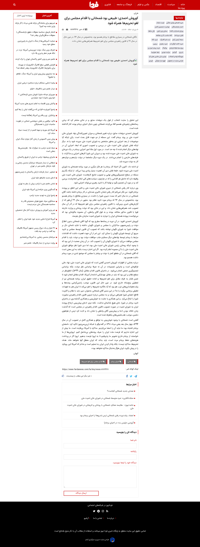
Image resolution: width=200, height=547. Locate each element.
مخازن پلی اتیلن (162, 31)
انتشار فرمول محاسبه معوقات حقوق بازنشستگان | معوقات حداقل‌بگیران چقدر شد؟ (35, 34)
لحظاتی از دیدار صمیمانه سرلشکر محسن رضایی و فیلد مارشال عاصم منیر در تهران (35, 164)
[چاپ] (64, 29)
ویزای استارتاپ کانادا (176, 31)
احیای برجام (115, 361)
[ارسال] (67, 29)
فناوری (108, 5)
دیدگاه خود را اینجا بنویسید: (124, 463)
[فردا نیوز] (94, 5)
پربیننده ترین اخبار (24, 15)
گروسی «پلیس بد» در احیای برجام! (119, 423)
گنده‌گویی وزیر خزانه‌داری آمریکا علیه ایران (38, 189)
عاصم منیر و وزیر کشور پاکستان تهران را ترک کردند (35, 59)
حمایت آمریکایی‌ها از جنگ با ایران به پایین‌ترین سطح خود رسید (36, 43)
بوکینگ (164, 48)
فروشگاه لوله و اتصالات (176, 56)
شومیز (151, 60)
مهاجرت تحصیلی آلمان (162, 27)
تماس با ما (98, 518)
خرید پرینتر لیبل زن (154, 48)
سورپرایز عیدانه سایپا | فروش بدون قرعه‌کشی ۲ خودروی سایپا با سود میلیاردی (36, 96)
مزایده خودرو (166, 52)
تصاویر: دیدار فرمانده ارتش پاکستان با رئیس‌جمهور (35, 172)
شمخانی (131, 361)
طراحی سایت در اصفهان (175, 60)
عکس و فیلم (144, 5)
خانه (183, 5)
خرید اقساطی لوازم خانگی (174, 22)
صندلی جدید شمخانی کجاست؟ (120, 391)
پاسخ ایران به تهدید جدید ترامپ (42, 195)
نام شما (133, 440)
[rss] (106, 511)
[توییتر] (131, 376)
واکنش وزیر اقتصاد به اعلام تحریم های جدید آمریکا (35, 103)
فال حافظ (151, 31)
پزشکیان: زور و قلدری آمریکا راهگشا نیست (38, 115)
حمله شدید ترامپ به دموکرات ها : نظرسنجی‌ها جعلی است (36, 149)
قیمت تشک (160, 22)
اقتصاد (158, 5)
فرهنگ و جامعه (125, 5)
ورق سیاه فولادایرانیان (176, 48)
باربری (181, 52)
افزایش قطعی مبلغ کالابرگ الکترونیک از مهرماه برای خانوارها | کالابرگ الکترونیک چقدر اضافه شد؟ (35, 66)
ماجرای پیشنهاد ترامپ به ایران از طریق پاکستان (36, 157)
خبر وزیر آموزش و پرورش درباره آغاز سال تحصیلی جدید (35, 212)
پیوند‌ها (181, 8)
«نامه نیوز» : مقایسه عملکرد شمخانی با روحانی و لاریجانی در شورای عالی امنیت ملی (100, 407)
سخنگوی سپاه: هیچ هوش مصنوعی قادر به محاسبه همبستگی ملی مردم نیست (38, 203)
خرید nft (155, 39)
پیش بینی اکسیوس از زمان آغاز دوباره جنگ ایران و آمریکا (35, 140)
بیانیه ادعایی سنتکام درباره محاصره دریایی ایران (36, 83)
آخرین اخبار (47, 15)
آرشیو (86, 518)
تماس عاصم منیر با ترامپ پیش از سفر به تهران (36, 183)
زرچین (155, 44)
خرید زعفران (163, 44)
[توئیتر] (93, 511)
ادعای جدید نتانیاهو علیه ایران (43, 177)
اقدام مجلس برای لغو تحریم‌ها (92, 361)
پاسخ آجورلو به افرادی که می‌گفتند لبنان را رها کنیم (35, 109)
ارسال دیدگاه (81, 493)
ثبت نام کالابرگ (165, 39)
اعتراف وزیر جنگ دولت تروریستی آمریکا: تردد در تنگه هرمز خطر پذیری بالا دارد (35, 51)
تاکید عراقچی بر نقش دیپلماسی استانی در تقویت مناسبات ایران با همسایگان (35, 123)
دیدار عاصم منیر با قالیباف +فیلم (42, 88)
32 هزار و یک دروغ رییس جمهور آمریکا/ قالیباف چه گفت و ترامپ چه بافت (36, 229)
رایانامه (133, 451)
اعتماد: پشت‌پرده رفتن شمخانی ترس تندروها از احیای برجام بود (107, 415)
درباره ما (111, 518)
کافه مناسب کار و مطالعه (164, 35)
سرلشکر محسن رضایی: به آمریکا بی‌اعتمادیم (37, 237)
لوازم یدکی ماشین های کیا (157, 56)
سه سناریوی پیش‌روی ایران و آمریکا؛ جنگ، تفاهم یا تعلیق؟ (35, 75)
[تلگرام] (136, 376)
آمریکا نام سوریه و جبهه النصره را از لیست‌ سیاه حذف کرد (36, 132)
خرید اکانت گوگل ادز (176, 44)
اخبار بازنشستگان (177, 27)
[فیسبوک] (127, 376)
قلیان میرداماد (178, 35)
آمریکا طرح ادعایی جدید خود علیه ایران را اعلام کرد (36, 221)
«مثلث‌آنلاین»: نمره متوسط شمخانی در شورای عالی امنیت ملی (107, 398)
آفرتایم (174, 52)
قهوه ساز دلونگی (160, 60)
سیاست (171, 5)
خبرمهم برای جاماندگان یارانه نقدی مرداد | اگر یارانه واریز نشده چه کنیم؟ (35, 25)
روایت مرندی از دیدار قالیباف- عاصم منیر (39, 243)
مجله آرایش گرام (177, 39)
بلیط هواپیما (155, 52)
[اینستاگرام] (102, 511)
